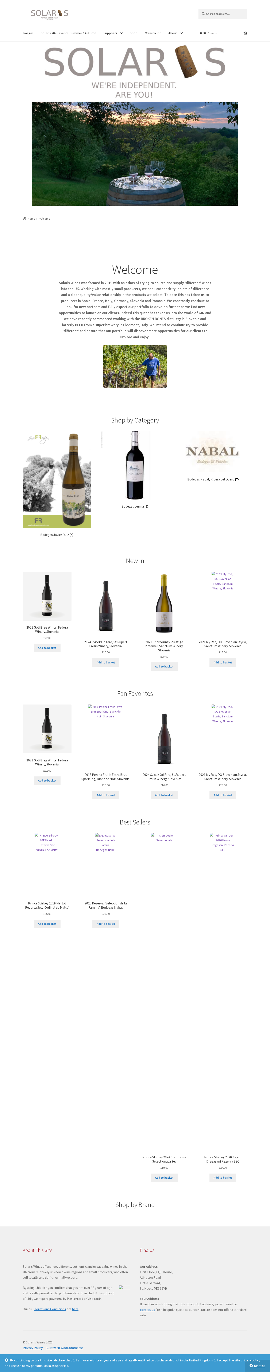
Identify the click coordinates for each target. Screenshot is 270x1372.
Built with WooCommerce (64, 1348)
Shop (133, 33)
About (172, 33)
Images (28, 33)
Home (31, 218)
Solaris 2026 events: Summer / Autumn (68, 33)
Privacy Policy (33, 1348)
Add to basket (47, 648)
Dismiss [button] (259, 1366)
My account (153, 33)
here (75, 1309)
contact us (147, 1309)
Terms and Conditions (50, 1309)
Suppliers (110, 33)
